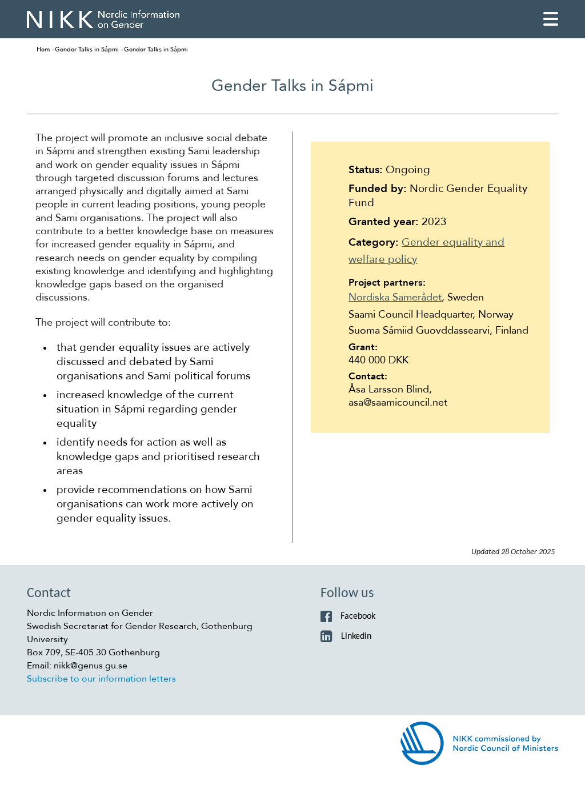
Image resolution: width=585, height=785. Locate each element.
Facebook (357, 616)
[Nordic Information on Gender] (103, 19)
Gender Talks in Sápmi (87, 49)
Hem (43, 49)
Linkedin (356, 636)
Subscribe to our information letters (101, 678)
